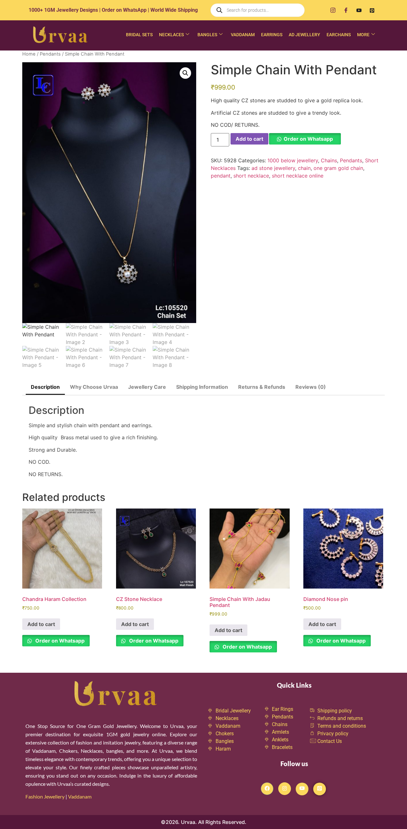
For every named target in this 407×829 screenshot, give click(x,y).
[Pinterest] (372, 10)
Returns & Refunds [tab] (261, 387)
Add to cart (249, 139)
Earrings (271, 34)
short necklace (251, 175)
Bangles (207, 34)
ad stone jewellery (273, 168)
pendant (221, 175)
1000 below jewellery (292, 160)
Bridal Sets (139, 34)
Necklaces (171, 34)
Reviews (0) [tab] (310, 387)
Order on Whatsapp (308, 139)
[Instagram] (333, 10)
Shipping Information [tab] (202, 387)
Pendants (50, 54)
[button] (185, 73)
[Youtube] (359, 10)
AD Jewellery (304, 34)
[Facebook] (346, 10)
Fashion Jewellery (45, 796)
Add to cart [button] (41, 624)
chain (304, 168)
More (363, 34)
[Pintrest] (319, 789)
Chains (329, 160)
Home (29, 54)
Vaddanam (243, 34)
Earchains (339, 34)
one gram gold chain (338, 168)
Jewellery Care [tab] (147, 387)
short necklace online (297, 175)
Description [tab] (45, 387)
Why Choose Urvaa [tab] (94, 387)
